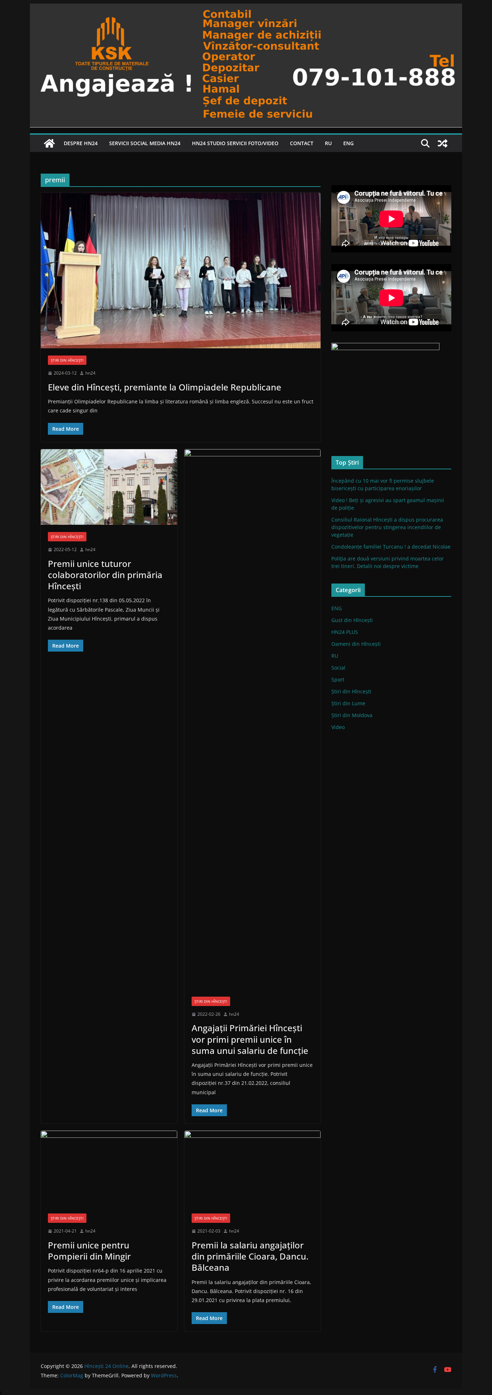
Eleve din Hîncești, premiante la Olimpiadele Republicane (164, 387)
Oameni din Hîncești (356, 643)
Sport (337, 679)
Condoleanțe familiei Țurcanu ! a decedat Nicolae (391, 546)
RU (328, 143)
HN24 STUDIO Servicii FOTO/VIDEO (235, 143)
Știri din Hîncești (67, 360)
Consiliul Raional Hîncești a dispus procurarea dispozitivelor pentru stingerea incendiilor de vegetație (387, 527)
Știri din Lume (348, 703)
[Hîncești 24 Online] (49, 143)
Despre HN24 (81, 143)
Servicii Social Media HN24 (144, 143)
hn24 (90, 373)
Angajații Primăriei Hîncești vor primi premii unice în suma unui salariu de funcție (250, 1039)
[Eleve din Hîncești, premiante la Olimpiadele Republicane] (181, 270)
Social (338, 667)
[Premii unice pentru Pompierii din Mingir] (109, 1169)
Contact (301, 143)
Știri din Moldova (351, 715)
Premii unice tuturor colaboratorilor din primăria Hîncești (105, 575)
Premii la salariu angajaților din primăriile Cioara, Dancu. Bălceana (250, 1256)
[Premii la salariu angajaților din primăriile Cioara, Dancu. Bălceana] (252, 1169)
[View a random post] (442, 143)
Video (338, 727)
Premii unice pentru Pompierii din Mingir (89, 1250)
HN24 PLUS (344, 632)
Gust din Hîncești (352, 620)
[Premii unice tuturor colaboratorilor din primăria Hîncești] (109, 487)
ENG (348, 143)
